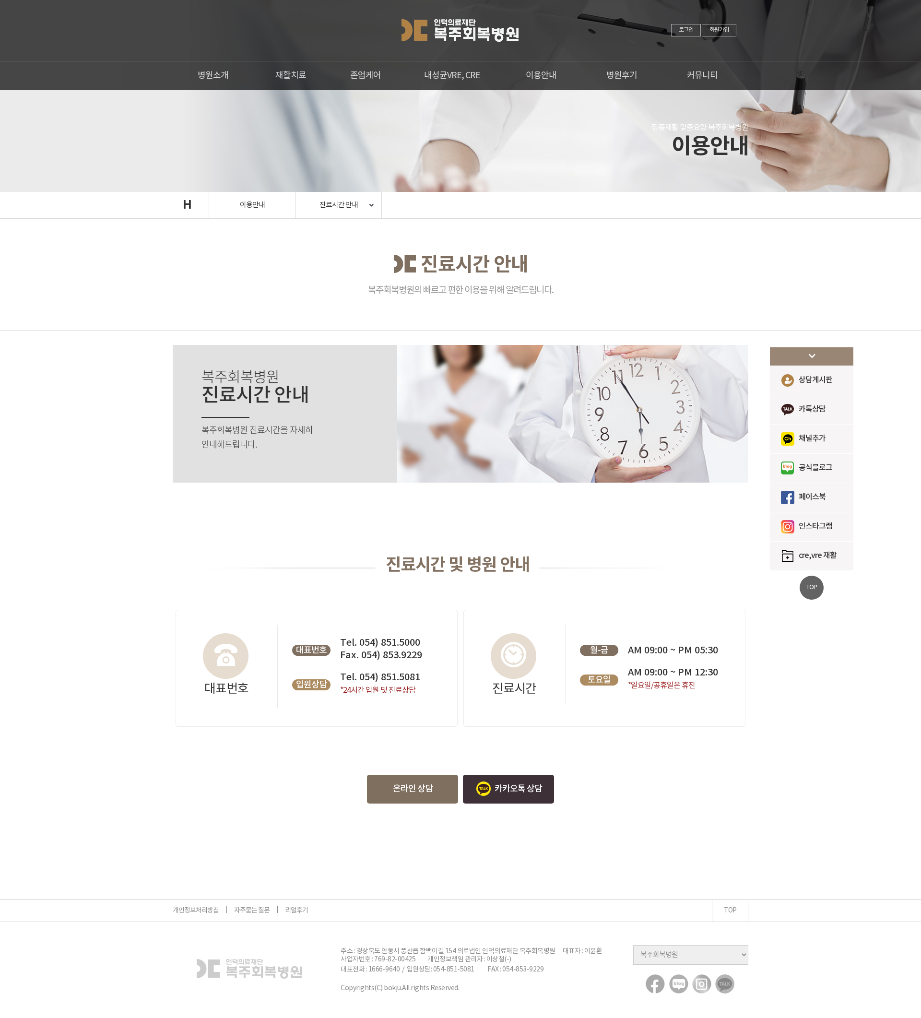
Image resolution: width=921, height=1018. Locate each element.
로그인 (686, 30)
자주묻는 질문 (252, 910)
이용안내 (541, 76)
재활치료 (290, 76)
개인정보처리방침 (196, 910)
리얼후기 (296, 910)
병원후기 (621, 76)
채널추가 (812, 438)
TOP (730, 910)
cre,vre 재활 (818, 555)
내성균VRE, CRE (452, 76)
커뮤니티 (702, 76)
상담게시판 (815, 380)
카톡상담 (812, 409)
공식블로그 (815, 467)
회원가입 (719, 30)
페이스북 (812, 497)
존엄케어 (365, 76)
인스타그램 (815, 526)
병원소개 (213, 76)
